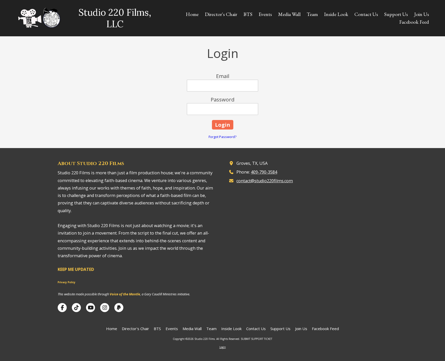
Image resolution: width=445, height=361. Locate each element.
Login (222, 347)
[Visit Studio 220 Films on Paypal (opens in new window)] (118, 307)
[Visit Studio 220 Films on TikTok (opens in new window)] (76, 307)
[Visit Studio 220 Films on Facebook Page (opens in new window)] (62, 307)
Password (222, 99)
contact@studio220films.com (264, 181)
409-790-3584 (264, 172)
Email (222, 76)
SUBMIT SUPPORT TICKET (256, 339)
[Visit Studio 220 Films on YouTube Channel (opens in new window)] (90, 307)
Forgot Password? (222, 136)
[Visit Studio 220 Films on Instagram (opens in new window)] (104, 307)
